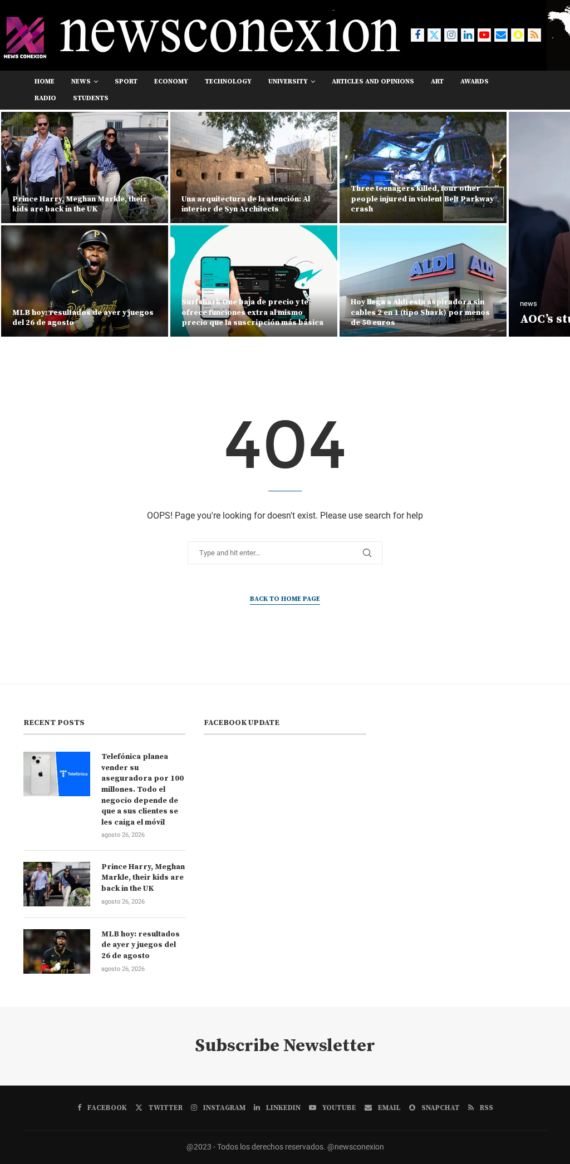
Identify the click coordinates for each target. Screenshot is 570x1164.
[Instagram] (451, 35)
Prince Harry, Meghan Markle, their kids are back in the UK (143, 878)
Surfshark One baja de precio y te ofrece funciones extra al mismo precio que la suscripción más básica (83, 312)
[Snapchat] (517, 35)
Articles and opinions (373, 81)
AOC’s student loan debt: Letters (447, 319)
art (437, 81)
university (288, 81)
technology (228, 81)
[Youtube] (484, 35)
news (81, 81)
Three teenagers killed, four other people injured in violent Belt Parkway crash (253, 199)
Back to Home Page (285, 599)
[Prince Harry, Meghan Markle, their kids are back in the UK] (56, 884)
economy (171, 81)
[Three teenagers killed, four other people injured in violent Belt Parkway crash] (253, 167)
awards (474, 81)
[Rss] (534, 35)
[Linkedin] (467, 35)
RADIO (45, 98)
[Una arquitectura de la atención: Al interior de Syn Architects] (84, 167)
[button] (20, 223)
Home (45, 81)
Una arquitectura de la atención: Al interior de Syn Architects (76, 204)
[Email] (501, 35)
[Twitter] (434, 35)
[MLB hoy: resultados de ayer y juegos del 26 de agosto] (56, 951)
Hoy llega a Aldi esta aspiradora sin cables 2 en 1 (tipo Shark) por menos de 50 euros (251, 312)
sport (126, 81)
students (91, 98)
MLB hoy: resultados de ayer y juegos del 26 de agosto (140, 945)
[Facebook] (417, 35)
